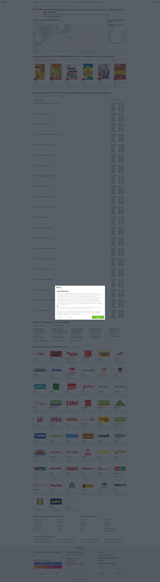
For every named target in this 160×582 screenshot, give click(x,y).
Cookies (65, 314)
